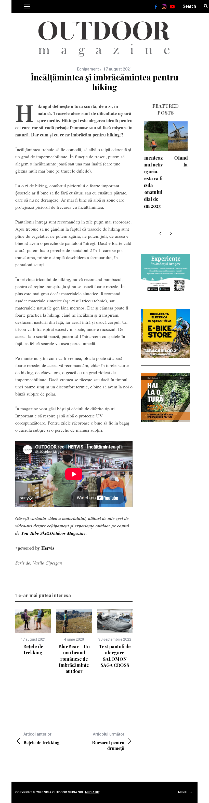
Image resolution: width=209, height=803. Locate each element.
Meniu (183, 792)
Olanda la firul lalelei (166, 161)
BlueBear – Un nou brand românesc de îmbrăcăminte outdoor (74, 658)
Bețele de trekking (33, 649)
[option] (33, 632)
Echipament (88, 69)
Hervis (47, 548)
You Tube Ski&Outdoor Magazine (53, 533)
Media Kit (92, 792)
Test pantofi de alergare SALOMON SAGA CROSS (115, 655)
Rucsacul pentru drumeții (108, 741)
